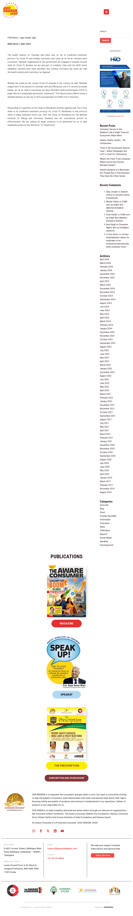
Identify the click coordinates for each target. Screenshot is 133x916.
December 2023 (107, 332)
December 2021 (107, 405)
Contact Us (120, 116)
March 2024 (105, 321)
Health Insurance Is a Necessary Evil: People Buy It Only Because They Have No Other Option (114, 173)
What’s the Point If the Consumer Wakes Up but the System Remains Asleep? (115, 162)
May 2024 (104, 314)
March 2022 (105, 394)
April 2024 (104, 317)
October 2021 (106, 412)
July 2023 (104, 350)
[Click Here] (106, 11)
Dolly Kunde (111, 214)
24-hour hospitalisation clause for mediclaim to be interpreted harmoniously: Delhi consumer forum (117, 240)
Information (105, 519)
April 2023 (104, 361)
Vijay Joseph (112, 192)
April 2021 (104, 430)
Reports (103, 534)
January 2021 (106, 441)
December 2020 (107, 445)
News (102, 527)
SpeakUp (104, 541)
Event (102, 512)
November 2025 (107, 277)
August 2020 (106, 459)
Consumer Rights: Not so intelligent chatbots (117, 227)
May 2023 (104, 357)
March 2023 (105, 365)
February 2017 (106, 485)
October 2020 (106, 452)
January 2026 (106, 270)
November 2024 (107, 292)
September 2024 (107, 299)
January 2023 (106, 368)
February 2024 (106, 325)
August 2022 (106, 376)
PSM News (13, 38)
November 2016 (107, 488)
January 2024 (106, 328)
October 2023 (106, 339)
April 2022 (104, 390)
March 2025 (105, 285)
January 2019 (106, 478)
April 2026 (104, 259)
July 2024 (104, 307)
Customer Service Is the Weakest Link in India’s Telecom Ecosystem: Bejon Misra (114, 132)
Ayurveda (104, 505)
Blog (102, 508)
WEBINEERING (108, 907)
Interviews (104, 523)
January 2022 (106, 401)
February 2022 (106, 397)
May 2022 (104, 387)
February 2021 (106, 437)
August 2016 (106, 492)
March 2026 (105, 263)
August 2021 (106, 419)
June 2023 (104, 354)
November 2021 (107, 408)
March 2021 (105, 434)
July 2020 (104, 463)
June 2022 (104, 383)
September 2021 (107, 416)
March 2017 (105, 481)
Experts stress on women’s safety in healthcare (118, 195)
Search (103, 31)
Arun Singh (111, 224)
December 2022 (107, 372)
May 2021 (104, 427)
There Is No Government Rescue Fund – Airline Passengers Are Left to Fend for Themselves (115, 151)
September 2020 (107, 456)
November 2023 (107, 336)
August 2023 (106, 347)
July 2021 (104, 423)
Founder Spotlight (108, 516)
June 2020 (104, 467)
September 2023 (107, 343)
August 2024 (106, 303)
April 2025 (104, 281)
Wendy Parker (112, 201)
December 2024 (107, 288)
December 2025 (107, 274)
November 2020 (107, 448)
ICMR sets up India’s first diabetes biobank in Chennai (118, 217)
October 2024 (106, 296)
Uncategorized (106, 545)
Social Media (106, 538)
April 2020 (104, 474)
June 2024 (104, 310)
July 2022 (104, 379)
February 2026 (106, 266)
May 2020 (104, 470)
